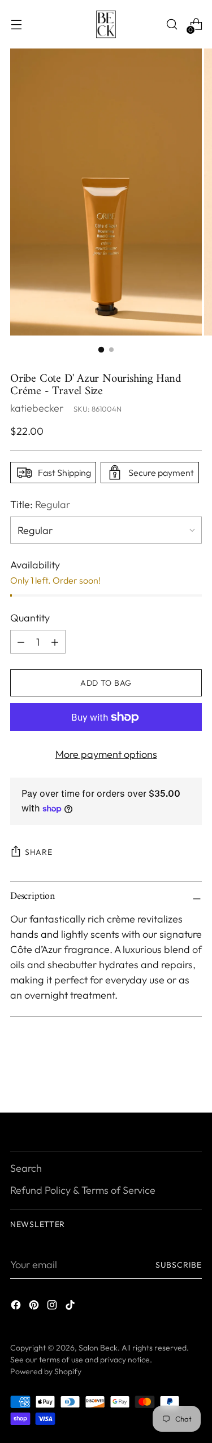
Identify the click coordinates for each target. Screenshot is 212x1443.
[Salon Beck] (106, 24)
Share (39, 852)
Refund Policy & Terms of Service (82, 1190)
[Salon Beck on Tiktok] (71, 1306)
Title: (40, 504)
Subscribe (178, 1265)
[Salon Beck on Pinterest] (35, 1306)
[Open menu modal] (16, 24)
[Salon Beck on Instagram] (53, 1306)
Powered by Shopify (45, 1371)
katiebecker (36, 407)
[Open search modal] (171, 24)
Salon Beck (98, 1348)
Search (26, 1168)
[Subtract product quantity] (55, 641)
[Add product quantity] (21, 641)
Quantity (30, 617)
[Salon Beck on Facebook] (17, 1306)
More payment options (106, 754)
